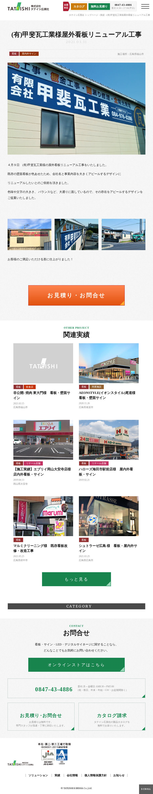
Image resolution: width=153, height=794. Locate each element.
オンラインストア (76, 665)
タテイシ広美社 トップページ (83, 15)
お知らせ (119, 775)
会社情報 (72, 775)
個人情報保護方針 (95, 775)
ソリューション (38, 775)
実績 (102, 15)
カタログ (79, 6)
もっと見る (76, 579)
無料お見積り (99, 6)
